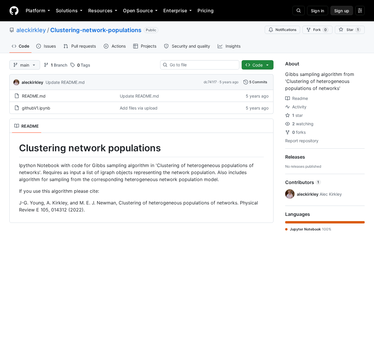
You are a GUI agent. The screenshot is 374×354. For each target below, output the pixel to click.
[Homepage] (14, 10)
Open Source (138, 10)
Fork (320, 29)
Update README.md (65, 82)
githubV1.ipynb (36, 107)
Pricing (206, 10)
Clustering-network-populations (95, 30)
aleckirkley (31, 30)
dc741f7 (210, 82)
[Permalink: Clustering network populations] (15, 148)
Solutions (67, 10)
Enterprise (175, 10)
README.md (34, 95)
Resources (100, 10)
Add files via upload (138, 107)
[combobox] (202, 64)
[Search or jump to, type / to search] (298, 10)
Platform (35, 10)
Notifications (286, 29)
